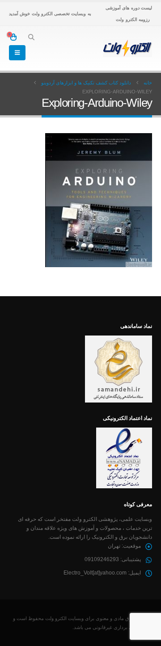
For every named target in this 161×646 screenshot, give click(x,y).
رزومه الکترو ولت (133, 19)
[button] (31, 37)
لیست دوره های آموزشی (129, 7)
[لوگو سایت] (127, 48)
